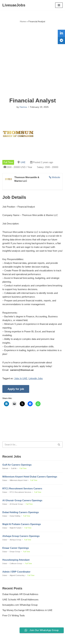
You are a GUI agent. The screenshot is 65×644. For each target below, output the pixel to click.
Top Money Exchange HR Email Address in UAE (27, 610)
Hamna (23, 107)
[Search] (59, 444)
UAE (23, 162)
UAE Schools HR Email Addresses (20, 599)
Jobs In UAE (20, 378)
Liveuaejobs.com (21, 639)
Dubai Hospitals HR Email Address (20, 594)
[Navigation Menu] (59, 5)
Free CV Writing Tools (13, 615)
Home (23, 21)
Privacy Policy (10, 633)
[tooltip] (61, 33)
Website (56, 177)
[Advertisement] (32, 60)
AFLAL (48, 639)
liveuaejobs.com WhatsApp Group (20, 604)
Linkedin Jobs (36, 378)
